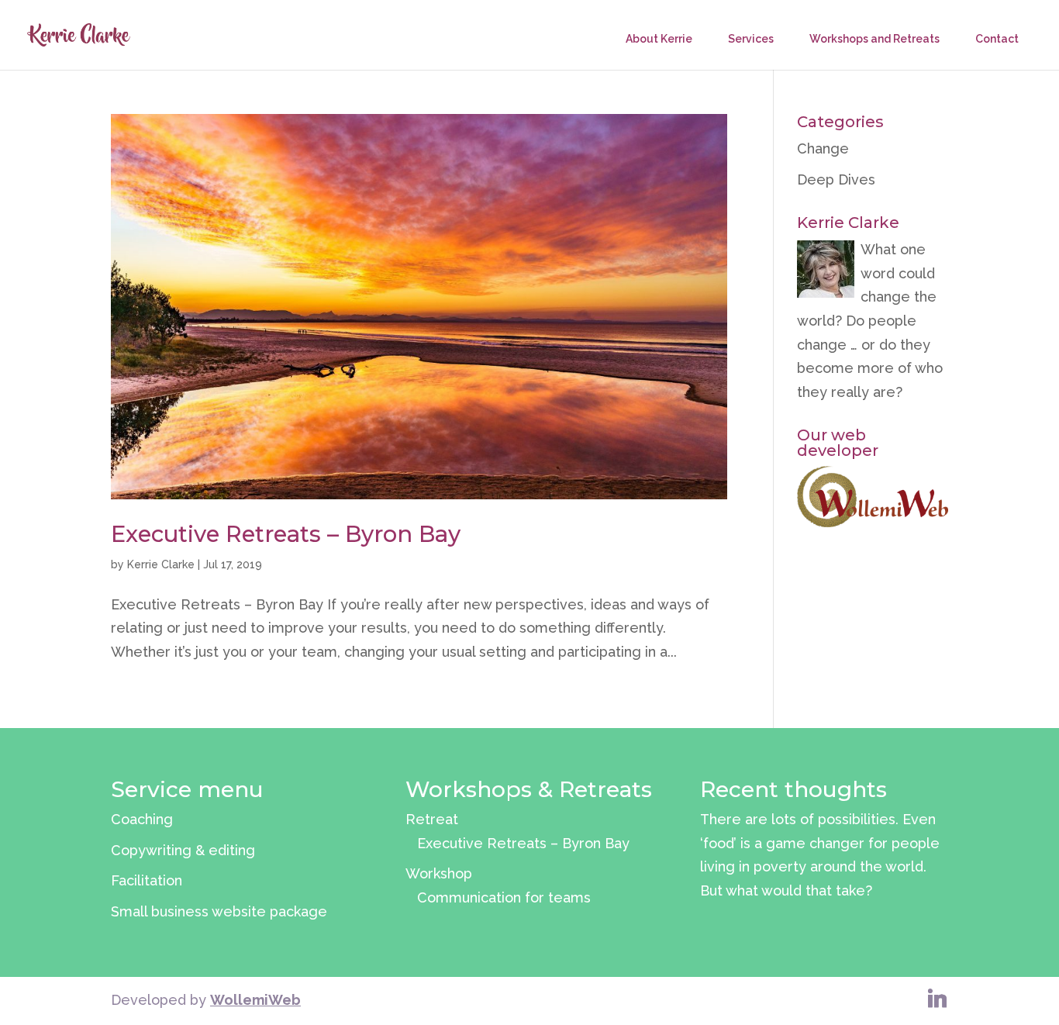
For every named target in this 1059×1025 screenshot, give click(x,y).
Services (751, 39)
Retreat (431, 819)
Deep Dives (836, 179)
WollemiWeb (255, 1000)
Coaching (142, 819)
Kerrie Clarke (161, 564)
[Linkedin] (937, 998)
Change (823, 148)
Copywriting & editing (183, 850)
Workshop (438, 873)
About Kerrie (659, 39)
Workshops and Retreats (874, 39)
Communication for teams (504, 897)
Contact (997, 39)
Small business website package (219, 911)
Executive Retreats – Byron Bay (286, 533)
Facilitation (146, 880)
